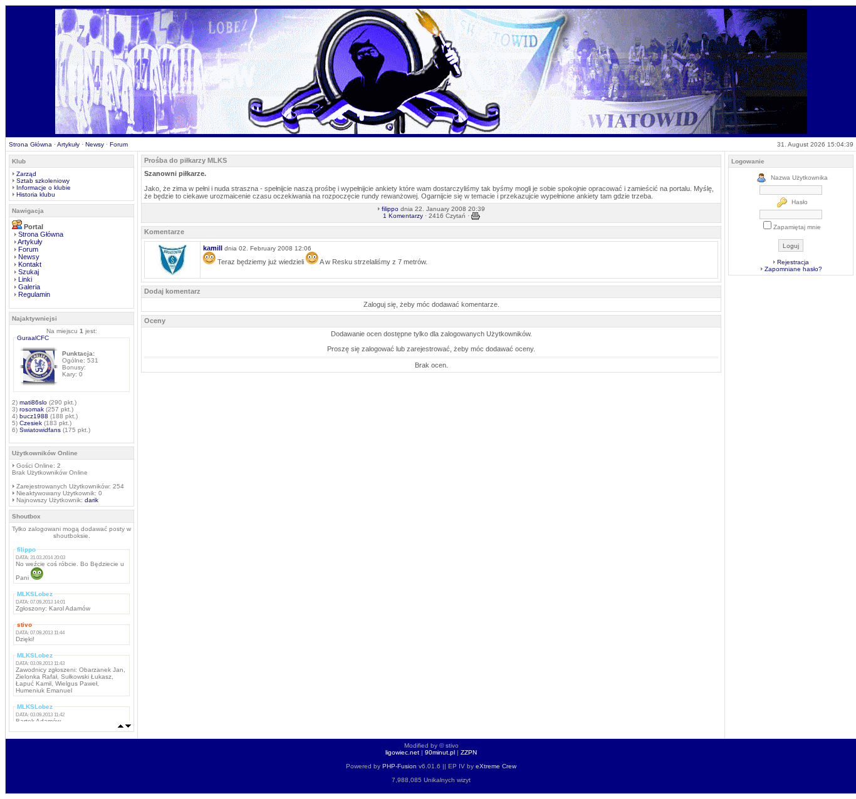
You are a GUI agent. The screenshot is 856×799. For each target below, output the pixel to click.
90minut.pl (440, 752)
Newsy (94, 144)
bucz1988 (33, 416)
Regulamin (34, 294)
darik (91, 500)
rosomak (31, 409)
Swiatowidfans (40, 429)
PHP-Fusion (399, 766)
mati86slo (33, 402)
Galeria (29, 287)
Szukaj (28, 272)
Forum (119, 144)
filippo (390, 208)
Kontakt (29, 264)
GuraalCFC (33, 337)
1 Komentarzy (403, 215)
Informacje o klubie (43, 187)
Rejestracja (793, 262)
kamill (212, 248)
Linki (25, 279)
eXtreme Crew (496, 766)
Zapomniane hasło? (793, 268)
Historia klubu (35, 194)
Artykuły (68, 144)
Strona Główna (30, 144)
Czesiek (30, 423)
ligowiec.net (402, 752)
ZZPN (469, 752)
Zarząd (26, 173)
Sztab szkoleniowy (43, 180)
